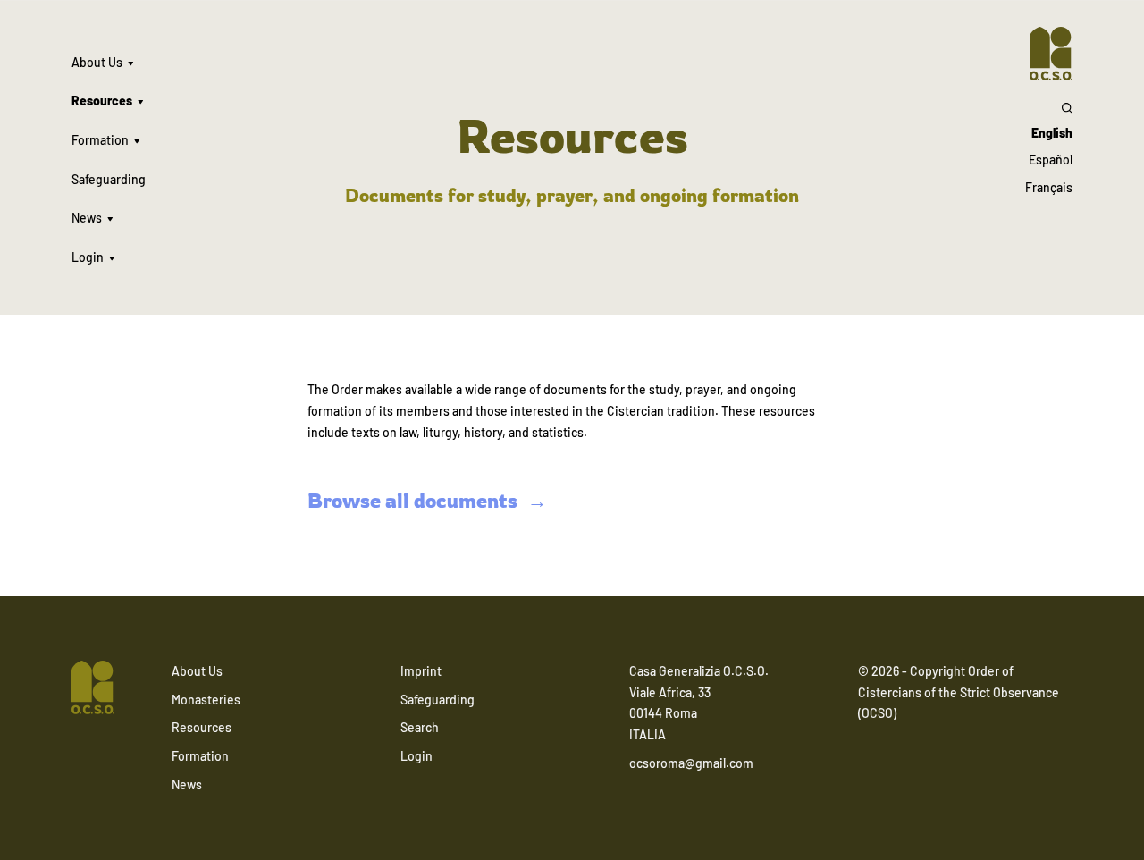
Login (88, 257)
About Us (97, 62)
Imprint (421, 671)
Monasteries (206, 699)
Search (419, 727)
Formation (100, 140)
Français (1048, 187)
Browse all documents (412, 500)
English (1051, 132)
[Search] (1048, 107)
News (87, 217)
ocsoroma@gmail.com (691, 763)
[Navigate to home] (1051, 53)
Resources (102, 100)
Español (1050, 159)
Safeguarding (109, 179)
